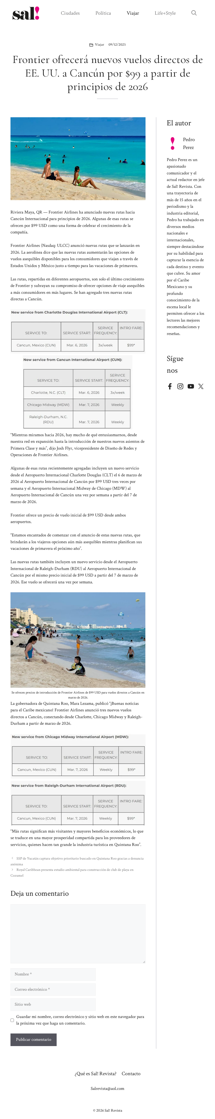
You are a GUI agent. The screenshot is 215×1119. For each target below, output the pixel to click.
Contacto (131, 1073)
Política (103, 13)
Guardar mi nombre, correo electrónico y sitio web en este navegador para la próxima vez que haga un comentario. (80, 1020)
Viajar (133, 13)
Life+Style (165, 13)
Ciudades (70, 13)
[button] (194, 13)
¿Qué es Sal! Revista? (95, 1073)
